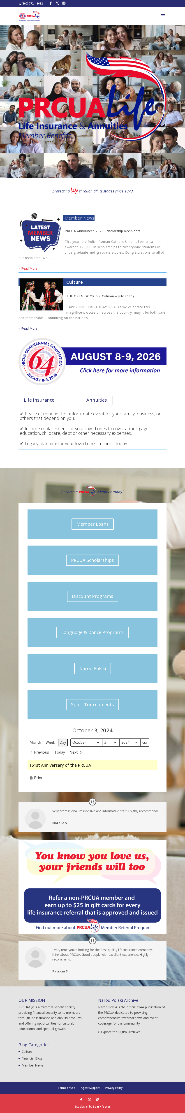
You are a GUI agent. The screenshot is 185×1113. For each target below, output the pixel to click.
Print (35, 778)
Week (50, 742)
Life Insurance (39, 400)
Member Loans (92, 524)
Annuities (96, 400)
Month (35, 742)
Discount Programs (92, 596)
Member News (80, 218)
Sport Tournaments (92, 704)
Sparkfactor (102, 1106)
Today (59, 752)
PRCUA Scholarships (92, 560)
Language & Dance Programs (92, 632)
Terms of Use (66, 1088)
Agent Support (90, 1088)
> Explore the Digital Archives (119, 1032)
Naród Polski (92, 668)
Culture (74, 282)
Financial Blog (32, 1058)
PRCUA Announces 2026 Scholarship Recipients (103, 231)
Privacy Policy (114, 1088)
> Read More (27, 268)
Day (63, 742)
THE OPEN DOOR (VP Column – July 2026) (100, 296)
